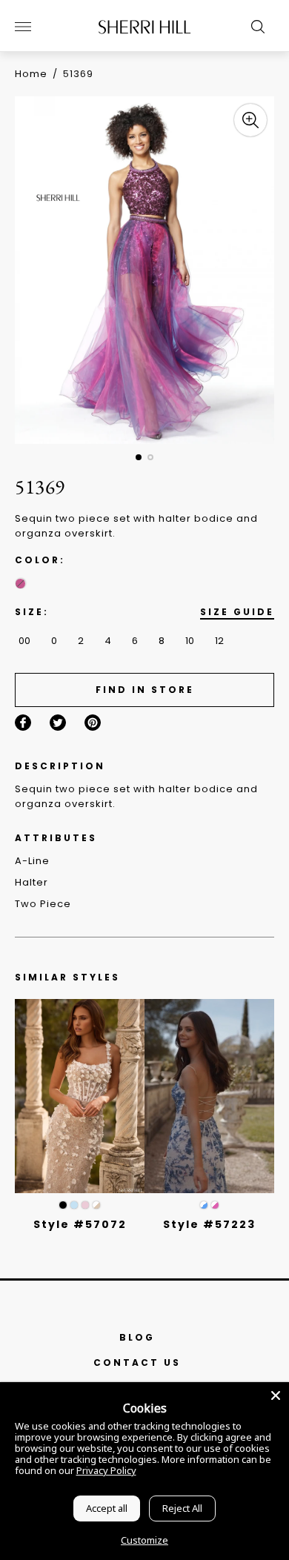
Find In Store (145, 689)
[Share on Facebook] (23, 722)
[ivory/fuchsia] (214, 1205)
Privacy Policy (106, 1470)
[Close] (275, 1395)
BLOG (137, 1337)
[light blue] (74, 1205)
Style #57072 (80, 1224)
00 (24, 641)
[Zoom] (250, 120)
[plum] (20, 583)
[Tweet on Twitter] (58, 722)
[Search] (254, 26)
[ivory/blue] (203, 1205)
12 (219, 641)
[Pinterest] (92, 722)
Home (31, 74)
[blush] (85, 1205)
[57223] (209, 1096)
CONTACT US (137, 1362)
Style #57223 (209, 1224)
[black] (63, 1205)
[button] (139, 457)
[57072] (79, 1096)
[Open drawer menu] (23, 26)
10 (189, 641)
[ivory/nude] (96, 1205)
